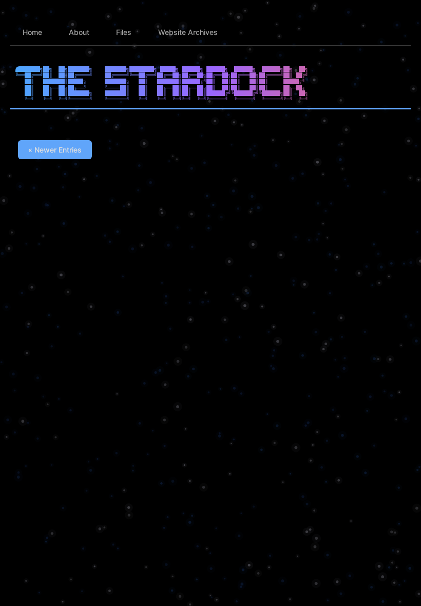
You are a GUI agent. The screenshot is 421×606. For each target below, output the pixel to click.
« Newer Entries (55, 149)
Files (123, 32)
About (79, 32)
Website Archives (188, 32)
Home (32, 32)
